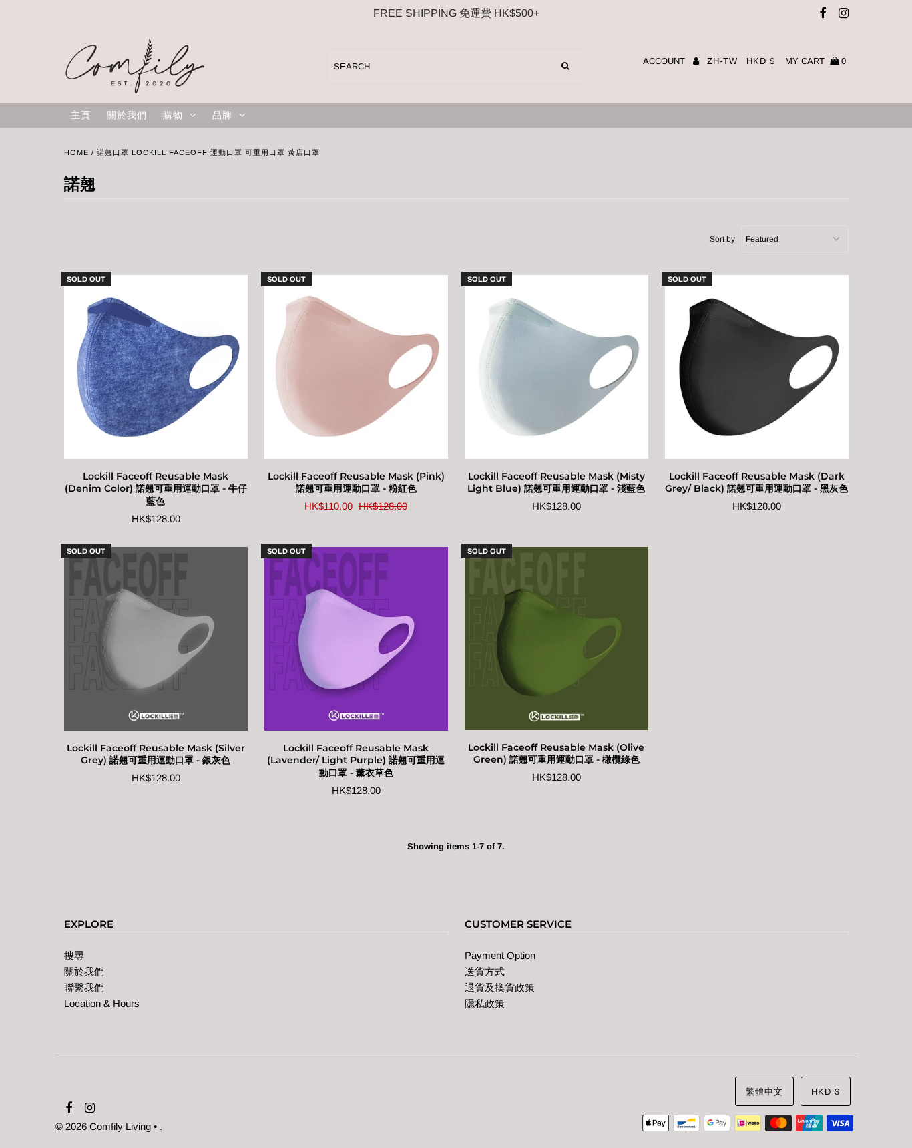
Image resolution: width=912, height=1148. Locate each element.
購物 (173, 115)
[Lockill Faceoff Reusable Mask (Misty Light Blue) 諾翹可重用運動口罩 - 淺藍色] (556, 367)
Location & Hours (102, 1003)
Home (76, 152)
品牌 (222, 115)
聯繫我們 (84, 987)
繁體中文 (764, 1092)
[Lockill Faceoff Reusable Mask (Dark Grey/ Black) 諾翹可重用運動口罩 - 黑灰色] (757, 367)
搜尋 (74, 955)
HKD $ (760, 61)
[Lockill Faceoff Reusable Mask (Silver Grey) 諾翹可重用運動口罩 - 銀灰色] (156, 639)
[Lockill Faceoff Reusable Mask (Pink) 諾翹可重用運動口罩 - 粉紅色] (356, 367)
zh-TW (722, 61)
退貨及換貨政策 (500, 987)
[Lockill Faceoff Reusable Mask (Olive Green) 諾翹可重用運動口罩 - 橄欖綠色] (556, 639)
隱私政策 (485, 1003)
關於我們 (127, 115)
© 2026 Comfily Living (103, 1126)
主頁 (81, 115)
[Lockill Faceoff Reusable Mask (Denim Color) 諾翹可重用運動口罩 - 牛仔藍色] (156, 367)
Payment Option (500, 955)
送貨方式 (485, 971)
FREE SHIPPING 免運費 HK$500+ (456, 13)
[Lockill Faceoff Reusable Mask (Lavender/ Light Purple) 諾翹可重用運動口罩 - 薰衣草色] (356, 639)
